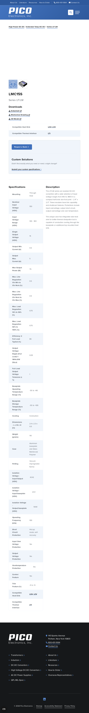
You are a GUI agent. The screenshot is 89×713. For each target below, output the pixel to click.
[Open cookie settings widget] (4, 709)
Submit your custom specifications (26, 169)
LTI (49, 133)
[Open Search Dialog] (70, 12)
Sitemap (39, 706)
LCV (54, 127)
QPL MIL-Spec (17, 680)
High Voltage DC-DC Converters (25, 670)
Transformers (17, 655)
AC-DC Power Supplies (21, 675)
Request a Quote (20, 147)
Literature (23, 2)
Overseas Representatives (60, 675)
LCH (49, 127)
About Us (13, 2)
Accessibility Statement (53, 706)
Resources (33, 2)
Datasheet (16, 111)
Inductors (15, 660)
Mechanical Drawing (20, 114)
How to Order (44, 2)
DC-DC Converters (19, 665)
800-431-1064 (61, 2)
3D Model (16, 119)
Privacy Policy (70, 706)
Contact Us (75, 2)
